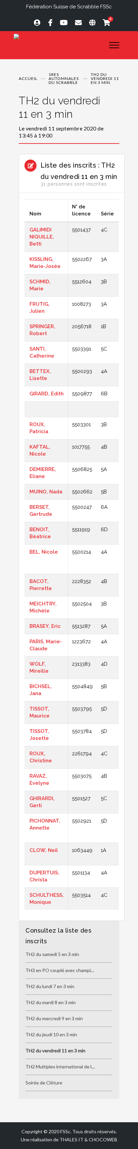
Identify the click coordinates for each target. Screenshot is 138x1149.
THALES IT (71, 1139)
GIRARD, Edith (46, 394)
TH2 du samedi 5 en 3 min (52, 954)
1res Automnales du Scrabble (64, 78)
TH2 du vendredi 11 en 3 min (55, 1050)
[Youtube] (61, 22)
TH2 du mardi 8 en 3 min (50, 1002)
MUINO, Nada (45, 492)
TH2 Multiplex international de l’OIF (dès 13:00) (75, 1066)
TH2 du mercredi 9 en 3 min (54, 1018)
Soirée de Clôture (43, 1082)
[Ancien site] (89, 22)
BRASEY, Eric (45, 626)
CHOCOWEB (103, 1139)
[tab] (69, 116)
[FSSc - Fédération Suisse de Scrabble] (56, 39)
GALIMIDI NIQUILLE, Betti (41, 237)
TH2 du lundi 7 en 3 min (49, 986)
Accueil (28, 78)
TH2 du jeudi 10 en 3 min (51, 1034)
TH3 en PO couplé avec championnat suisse (71, 970)
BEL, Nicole (43, 552)
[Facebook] (47, 22)
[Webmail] (75, 22)
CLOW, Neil (43, 850)
